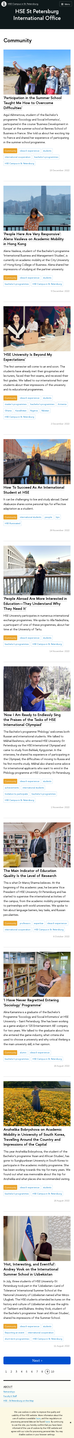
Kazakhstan (21, 410)
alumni (23, 1052)
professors (25, 923)
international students (30, 517)
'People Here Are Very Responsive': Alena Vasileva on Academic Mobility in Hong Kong (33, 238)
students (47, 150)
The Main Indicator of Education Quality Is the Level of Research (29, 873)
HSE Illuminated (12, 523)
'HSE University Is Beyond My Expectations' (27, 357)
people (48, 517)
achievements (12, 787)
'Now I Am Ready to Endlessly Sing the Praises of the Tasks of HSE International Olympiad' (32, 719)
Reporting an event (14, 1332)
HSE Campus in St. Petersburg (23, 3)
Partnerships (9, 1391)
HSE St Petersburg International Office (37, 14)
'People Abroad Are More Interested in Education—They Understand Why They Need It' (35, 603)
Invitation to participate (16, 793)
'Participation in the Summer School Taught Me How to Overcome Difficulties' (32, 102)
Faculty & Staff (10, 1396)
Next (36, 1360)
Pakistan (45, 410)
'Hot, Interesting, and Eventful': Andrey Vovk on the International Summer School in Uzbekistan (30, 1269)
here (38, 1418)
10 (52, 1371)
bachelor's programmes (46, 156)
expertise (38, 923)
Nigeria (34, 410)
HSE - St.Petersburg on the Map (18, 1400)
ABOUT (8, 1387)
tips (57, 517)
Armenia (62, 404)
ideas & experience (29, 150)
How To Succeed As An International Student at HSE (33, 490)
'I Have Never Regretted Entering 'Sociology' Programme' (31, 1002)
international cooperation (17, 156)
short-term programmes (17, 1338)
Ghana (8, 410)
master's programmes (16, 404)
